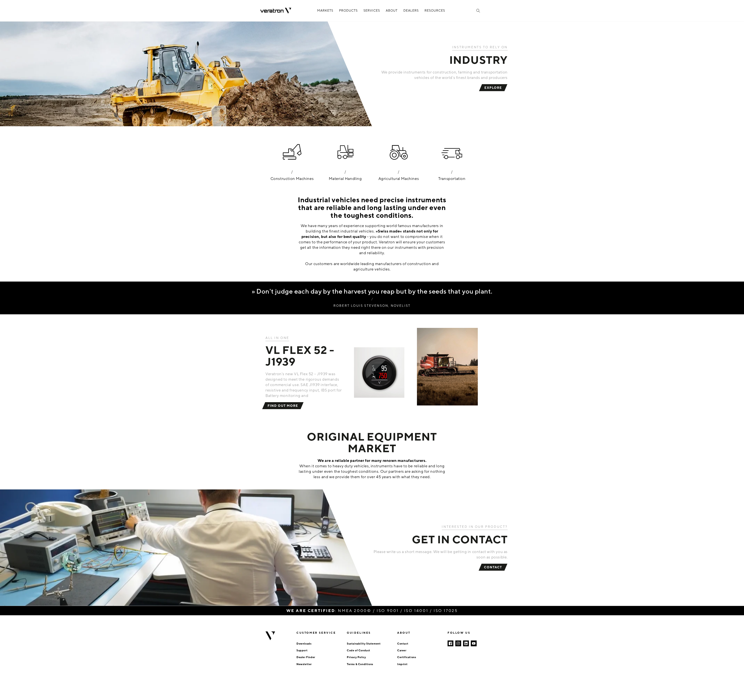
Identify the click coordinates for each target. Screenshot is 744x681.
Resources (435, 10)
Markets (325, 10)
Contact (402, 643)
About (392, 10)
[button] (478, 10)
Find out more (283, 406)
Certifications (406, 657)
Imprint (402, 664)
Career (401, 650)
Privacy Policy (356, 657)
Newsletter (304, 664)
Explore (493, 88)
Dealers (411, 10)
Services (371, 10)
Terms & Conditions (360, 664)
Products (348, 10)
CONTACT (493, 567)
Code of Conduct (358, 650)
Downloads (303, 643)
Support (301, 650)
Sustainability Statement (364, 643)
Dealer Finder (305, 657)
